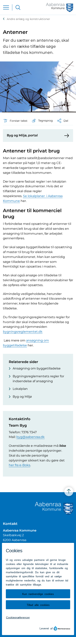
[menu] (6, 7)
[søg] (18, 7)
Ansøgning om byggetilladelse (37, 368)
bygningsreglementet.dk (22, 331)
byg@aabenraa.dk (30, 437)
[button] (42, 120)
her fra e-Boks (19, 465)
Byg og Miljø (22, 396)
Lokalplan (20, 389)
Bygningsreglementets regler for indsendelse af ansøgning (38, 378)
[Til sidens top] (69, 491)
